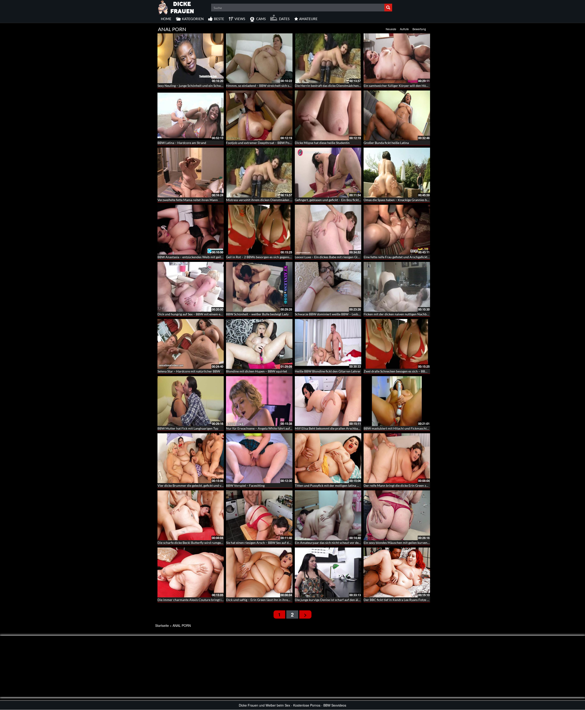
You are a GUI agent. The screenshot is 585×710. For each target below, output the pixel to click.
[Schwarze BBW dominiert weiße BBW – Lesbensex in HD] (328, 287)
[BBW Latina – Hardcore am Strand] (190, 115)
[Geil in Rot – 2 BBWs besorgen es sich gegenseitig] (259, 230)
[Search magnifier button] (388, 7)
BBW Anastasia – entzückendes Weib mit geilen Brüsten (196, 257)
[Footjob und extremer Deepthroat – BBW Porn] (259, 115)
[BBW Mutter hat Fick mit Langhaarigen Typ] (190, 401)
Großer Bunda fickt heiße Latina (386, 143)
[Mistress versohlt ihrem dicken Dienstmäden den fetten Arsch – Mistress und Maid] (259, 172)
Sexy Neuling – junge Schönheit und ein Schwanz (191, 86)
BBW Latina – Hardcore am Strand (181, 143)
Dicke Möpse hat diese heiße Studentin (322, 143)
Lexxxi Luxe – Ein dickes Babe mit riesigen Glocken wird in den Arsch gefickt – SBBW (354, 257)
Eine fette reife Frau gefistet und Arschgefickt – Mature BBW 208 (409, 257)
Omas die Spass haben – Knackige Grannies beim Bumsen (404, 200)
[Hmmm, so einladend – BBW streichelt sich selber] (259, 58)
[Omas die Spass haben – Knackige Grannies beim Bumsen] (397, 172)
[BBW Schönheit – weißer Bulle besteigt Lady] (259, 287)
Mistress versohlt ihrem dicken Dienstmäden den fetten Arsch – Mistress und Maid (284, 200)
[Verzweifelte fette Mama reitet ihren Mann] (190, 172)
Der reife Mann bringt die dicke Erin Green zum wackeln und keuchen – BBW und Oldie (425, 485)
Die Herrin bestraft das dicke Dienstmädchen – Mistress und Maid (341, 86)
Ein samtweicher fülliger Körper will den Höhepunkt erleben (406, 86)
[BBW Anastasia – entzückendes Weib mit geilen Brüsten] (190, 230)
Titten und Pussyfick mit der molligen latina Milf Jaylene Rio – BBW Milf (345, 485)
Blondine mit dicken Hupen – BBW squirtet (256, 371)
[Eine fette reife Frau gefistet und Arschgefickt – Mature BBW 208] (397, 230)
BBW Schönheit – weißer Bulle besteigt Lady (257, 314)
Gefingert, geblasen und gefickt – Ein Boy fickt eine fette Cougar (339, 200)
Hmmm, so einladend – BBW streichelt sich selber (261, 86)
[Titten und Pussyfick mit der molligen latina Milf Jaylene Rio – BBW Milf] (328, 458)
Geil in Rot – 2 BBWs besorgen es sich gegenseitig (260, 257)
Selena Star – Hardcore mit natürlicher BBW (188, 371)
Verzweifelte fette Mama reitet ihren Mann (187, 200)
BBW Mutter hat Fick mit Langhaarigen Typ (187, 428)
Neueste (391, 29)
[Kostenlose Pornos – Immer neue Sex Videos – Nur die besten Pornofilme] (176, 7)
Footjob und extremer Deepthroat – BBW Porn (259, 143)
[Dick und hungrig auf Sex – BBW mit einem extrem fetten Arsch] (190, 287)
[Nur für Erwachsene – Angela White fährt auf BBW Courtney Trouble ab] (259, 401)
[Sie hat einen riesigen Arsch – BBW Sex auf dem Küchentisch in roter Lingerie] (259, 515)
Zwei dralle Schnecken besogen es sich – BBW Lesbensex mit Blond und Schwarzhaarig (425, 371)
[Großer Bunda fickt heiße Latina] (397, 115)
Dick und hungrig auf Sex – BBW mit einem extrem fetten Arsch (202, 314)
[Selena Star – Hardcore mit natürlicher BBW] (190, 344)
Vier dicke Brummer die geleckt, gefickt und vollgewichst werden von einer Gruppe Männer (221, 485)
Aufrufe (404, 29)
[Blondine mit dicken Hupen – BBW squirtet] (259, 344)
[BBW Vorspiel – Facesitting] (259, 458)
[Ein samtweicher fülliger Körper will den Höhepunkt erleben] (397, 58)
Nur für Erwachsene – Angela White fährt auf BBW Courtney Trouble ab (277, 428)
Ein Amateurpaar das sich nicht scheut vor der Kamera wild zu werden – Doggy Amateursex (359, 543)
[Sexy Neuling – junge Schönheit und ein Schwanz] (190, 58)
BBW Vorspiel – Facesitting (245, 485)
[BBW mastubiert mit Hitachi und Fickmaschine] (397, 401)
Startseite (162, 625)
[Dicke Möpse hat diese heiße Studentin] (328, 115)
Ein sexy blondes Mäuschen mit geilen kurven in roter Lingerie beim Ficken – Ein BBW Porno (429, 543)
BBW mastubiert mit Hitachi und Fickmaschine (397, 428)
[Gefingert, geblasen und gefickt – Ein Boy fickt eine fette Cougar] (328, 172)
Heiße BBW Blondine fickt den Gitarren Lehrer (328, 371)
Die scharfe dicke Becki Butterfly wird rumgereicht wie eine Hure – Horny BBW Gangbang (221, 543)
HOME (166, 19)
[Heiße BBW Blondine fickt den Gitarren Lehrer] (328, 344)
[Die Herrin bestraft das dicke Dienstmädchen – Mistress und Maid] (328, 58)
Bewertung (419, 29)
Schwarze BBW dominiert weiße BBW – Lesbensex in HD (335, 314)
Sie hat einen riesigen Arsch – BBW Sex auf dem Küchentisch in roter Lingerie (280, 543)
